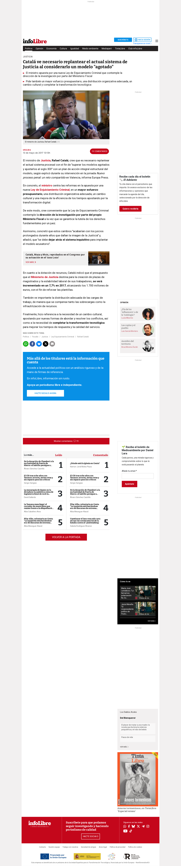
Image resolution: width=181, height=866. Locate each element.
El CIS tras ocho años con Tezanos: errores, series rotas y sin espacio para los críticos (38, 477)
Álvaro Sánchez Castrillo (34, 469)
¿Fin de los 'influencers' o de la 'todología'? (129, 312)
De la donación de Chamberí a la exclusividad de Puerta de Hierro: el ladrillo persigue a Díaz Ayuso (39, 464)
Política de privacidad (117, 847)
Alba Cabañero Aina (32, 512)
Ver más (123, 747)
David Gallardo (30, 497)
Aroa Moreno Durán (129, 347)
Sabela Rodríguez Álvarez (81, 526)
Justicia (46, 160)
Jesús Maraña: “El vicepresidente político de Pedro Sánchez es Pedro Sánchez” (127, 609)
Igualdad (74, 48)
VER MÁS (151, 621)
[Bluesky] (133, 826)
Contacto (42, 847)
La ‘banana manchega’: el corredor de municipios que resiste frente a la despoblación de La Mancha (38, 507)
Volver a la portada (66, 537)
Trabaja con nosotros (70, 847)
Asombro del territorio (127, 342)
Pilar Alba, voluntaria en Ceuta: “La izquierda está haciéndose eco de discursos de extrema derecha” (38, 522)
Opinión (39, 48)
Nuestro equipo (54, 847)
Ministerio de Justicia (44, 277)
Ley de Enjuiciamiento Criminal (50, 189)
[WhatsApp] (124, 826)
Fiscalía (35, 337)
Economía (51, 48)
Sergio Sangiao (30, 483)
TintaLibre (120, 48)
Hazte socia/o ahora (45, 393)
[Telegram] (143, 826)
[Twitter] (138, 826)
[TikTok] (130, 831)
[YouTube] (125, 831)
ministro (47, 185)
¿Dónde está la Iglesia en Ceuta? (85, 463)
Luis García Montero (129, 331)
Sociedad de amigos (88, 847)
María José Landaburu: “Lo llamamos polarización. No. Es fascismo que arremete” (127, 593)
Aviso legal (103, 847)
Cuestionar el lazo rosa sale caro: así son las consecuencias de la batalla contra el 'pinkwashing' (85, 521)
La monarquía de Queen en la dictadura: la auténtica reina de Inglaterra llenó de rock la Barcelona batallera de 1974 (38, 493)
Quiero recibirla (130, 208)
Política (28, 48)
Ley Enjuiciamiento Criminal (62, 337)
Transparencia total (141, 43)
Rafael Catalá (83, 337)
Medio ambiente (90, 48)
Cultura (63, 48)
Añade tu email (129, 471)
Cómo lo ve (125, 581)
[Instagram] (147, 826)
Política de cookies (135, 847)
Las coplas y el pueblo (128, 326)
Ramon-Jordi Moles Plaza (81, 467)
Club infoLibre (135, 48)
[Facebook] (129, 826)
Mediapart (107, 48)
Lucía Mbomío (127, 318)
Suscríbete (123, 40)
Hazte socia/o (90, 836)
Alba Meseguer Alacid (33, 526)
